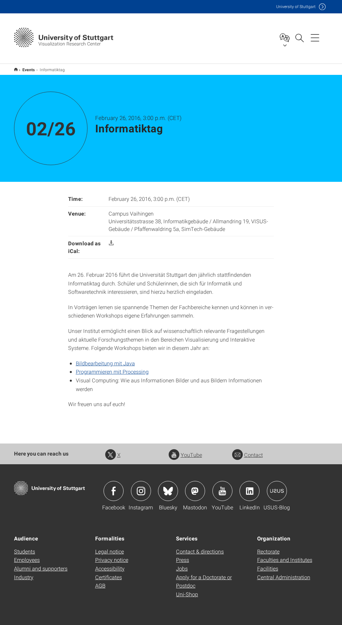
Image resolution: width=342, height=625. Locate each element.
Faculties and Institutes (284, 559)
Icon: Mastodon (195, 491)
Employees (27, 559)
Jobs (182, 568)
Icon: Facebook (114, 491)
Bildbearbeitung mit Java (105, 363)
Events (28, 69)
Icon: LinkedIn (249, 491)
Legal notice (109, 551)
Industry (23, 577)
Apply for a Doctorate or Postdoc (204, 581)
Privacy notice (111, 559)
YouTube (191, 454)
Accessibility (110, 568)
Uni (296, 6)
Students (24, 551)
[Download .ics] (111, 243)
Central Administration (283, 577)
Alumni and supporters (40, 568)
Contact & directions (200, 551)
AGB (100, 585)
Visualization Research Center (16, 69)
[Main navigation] (315, 37)
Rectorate (268, 551)
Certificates (108, 577)
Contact (253, 454)
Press (182, 559)
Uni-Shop (187, 594)
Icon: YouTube (222, 491)
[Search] (299, 37)
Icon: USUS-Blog (277, 491)
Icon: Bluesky (168, 491)
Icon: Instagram (141, 491)
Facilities (267, 568)
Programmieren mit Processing (112, 371)
